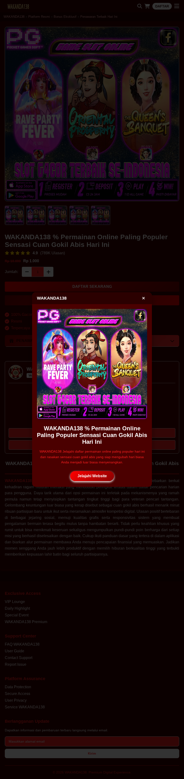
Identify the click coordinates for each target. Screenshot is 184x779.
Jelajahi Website (92, 476)
